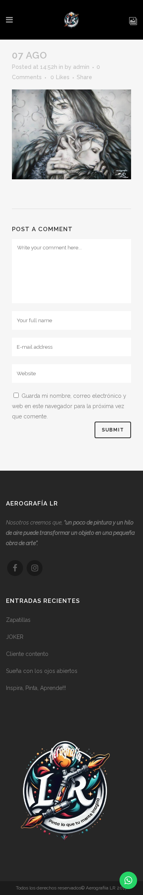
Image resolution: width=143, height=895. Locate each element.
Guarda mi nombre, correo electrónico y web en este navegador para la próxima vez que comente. (69, 406)
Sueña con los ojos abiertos (41, 671)
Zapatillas (18, 620)
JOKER (14, 637)
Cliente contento (27, 654)
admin (81, 67)
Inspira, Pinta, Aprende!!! (36, 688)
